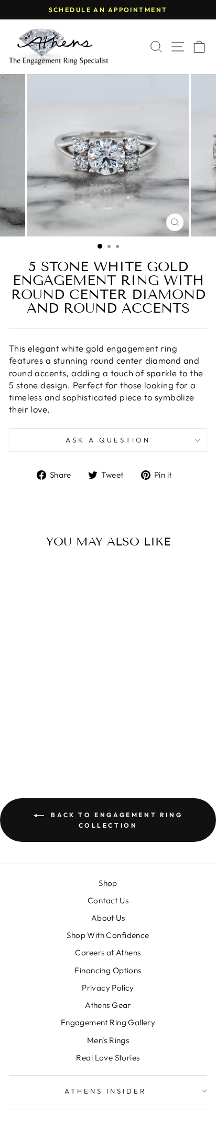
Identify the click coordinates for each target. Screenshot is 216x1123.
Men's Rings (108, 1040)
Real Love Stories (107, 1058)
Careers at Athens (108, 952)
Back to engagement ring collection (115, 820)
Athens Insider (105, 1091)
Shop (108, 883)
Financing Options (107, 970)
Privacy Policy (108, 988)
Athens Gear (108, 1005)
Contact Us (108, 900)
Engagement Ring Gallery (108, 1022)
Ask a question (108, 440)
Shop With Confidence (108, 935)
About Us (108, 918)
